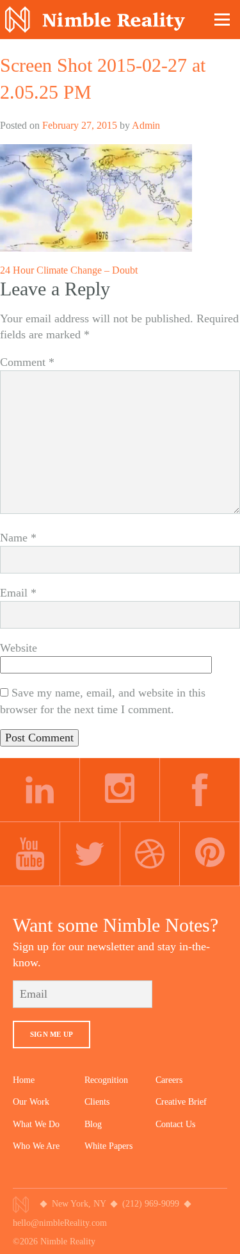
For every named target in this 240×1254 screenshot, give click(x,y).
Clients (96, 1102)
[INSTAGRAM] (120, 790)
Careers (169, 1080)
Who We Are (36, 1146)
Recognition (106, 1080)
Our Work (31, 1102)
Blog (93, 1124)
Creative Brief (181, 1102)
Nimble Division (95, 19)
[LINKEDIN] (40, 790)
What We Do (36, 1124)
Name (18, 537)
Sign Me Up (51, 1034)
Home (24, 1080)
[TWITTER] (90, 854)
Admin (146, 125)
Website (18, 647)
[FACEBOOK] (200, 790)
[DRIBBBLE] (150, 854)
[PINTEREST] (210, 854)
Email (18, 592)
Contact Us (175, 1124)
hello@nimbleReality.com (60, 1223)
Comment (27, 362)
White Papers (108, 1146)
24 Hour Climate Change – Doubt (69, 270)
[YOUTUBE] (30, 854)
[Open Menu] (223, 19)
